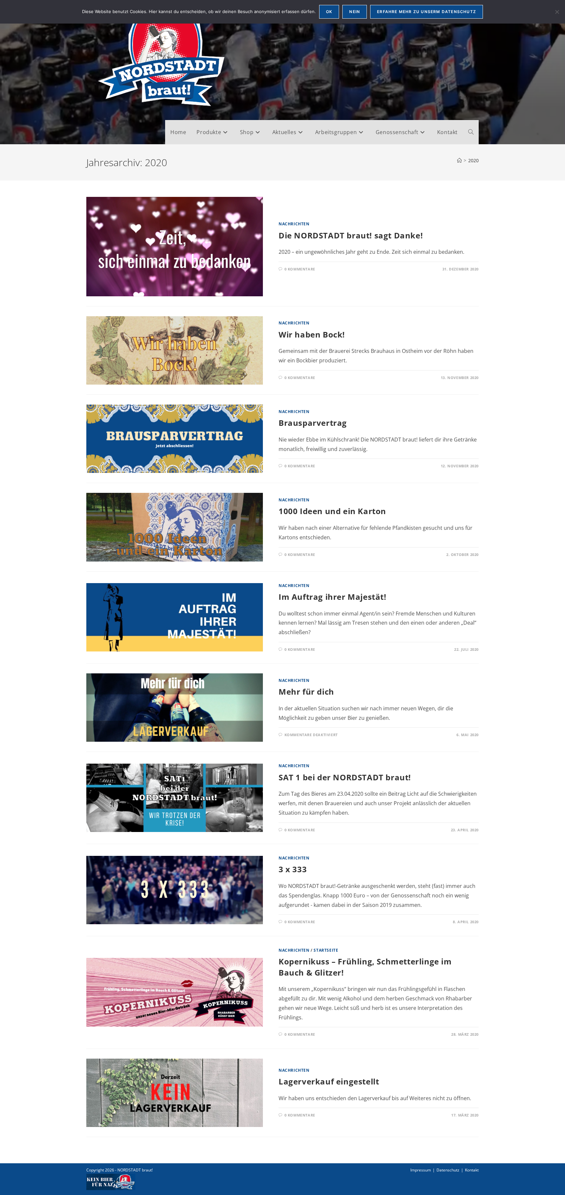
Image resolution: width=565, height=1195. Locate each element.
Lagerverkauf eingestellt (329, 1081)
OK (329, 11)
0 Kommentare (299, 269)
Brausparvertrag (313, 422)
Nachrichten (294, 224)
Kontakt (472, 1170)
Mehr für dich (306, 691)
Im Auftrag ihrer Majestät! (332, 596)
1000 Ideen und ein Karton (332, 511)
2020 (473, 160)
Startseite (326, 950)
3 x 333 (293, 869)
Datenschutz (448, 1170)
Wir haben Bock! (312, 334)
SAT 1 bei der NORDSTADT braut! (345, 777)
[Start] (459, 160)
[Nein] (557, 12)
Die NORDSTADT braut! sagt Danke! (351, 235)
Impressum (420, 1170)
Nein (354, 11)
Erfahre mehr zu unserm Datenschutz (426, 11)
